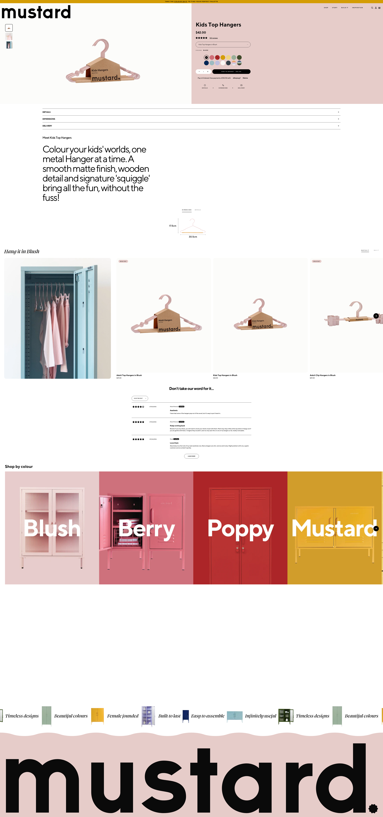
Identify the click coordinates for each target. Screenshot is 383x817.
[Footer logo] (191, 778)
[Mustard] (334, 527)
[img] (138, 406)
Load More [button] (191, 456)
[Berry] (146, 527)
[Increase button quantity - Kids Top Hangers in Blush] (208, 71)
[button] (326, 7)
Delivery (47, 126)
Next (376, 316)
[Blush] (52, 527)
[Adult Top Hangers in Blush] (163, 315)
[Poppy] (240, 527)
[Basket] (379, 7)
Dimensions (48, 119)
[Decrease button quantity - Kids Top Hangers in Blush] (199, 71)
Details (46, 112)
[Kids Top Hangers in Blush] (260, 315)
